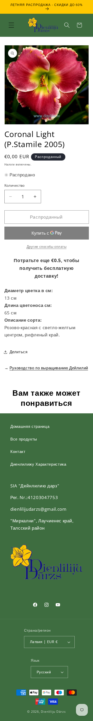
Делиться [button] (19, 352)
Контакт (18, 451)
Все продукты (23, 439)
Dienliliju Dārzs (53, 711)
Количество (14, 185)
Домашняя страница (29, 426)
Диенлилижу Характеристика (38, 464)
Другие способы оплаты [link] (47, 246)
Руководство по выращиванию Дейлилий (49, 367)
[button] (11, 25)
